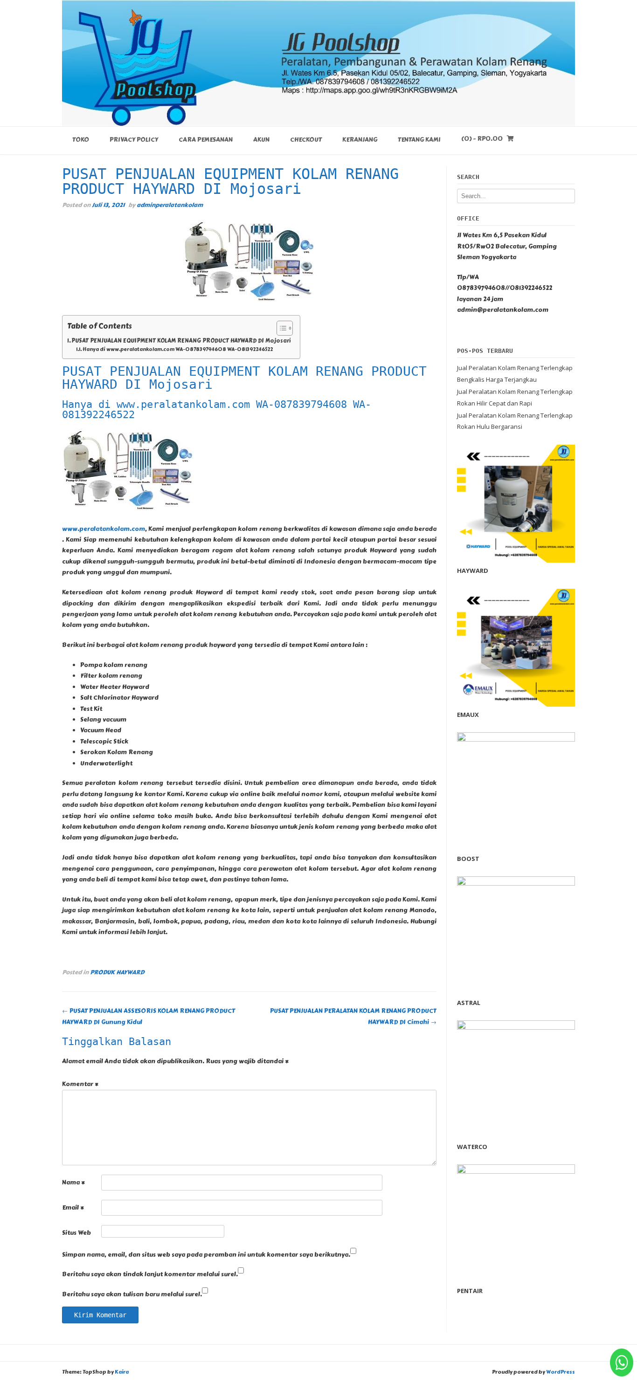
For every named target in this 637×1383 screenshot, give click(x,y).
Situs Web (76, 1233)
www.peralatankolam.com (103, 529)
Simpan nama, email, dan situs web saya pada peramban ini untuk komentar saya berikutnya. (206, 1254)
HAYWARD (472, 570)
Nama (73, 1182)
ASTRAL (468, 1002)
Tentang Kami (419, 139)
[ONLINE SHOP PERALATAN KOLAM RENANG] (318, 63)
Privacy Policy (134, 139)
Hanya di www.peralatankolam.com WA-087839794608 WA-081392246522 (178, 349)
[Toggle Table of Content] (280, 328)
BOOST (468, 858)
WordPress (560, 1372)
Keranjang (359, 139)
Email (73, 1207)
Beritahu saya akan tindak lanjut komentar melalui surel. (150, 1274)
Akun (261, 139)
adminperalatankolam (170, 204)
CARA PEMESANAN (206, 139)
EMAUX (468, 714)
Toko (80, 139)
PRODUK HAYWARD (117, 972)
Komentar (80, 1084)
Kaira (122, 1372)
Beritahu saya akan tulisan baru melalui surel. (132, 1294)
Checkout (306, 139)
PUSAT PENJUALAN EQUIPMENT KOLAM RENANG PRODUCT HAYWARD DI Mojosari (181, 341)
